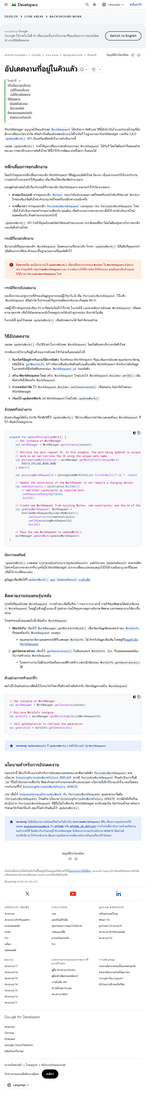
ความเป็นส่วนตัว (60, 938)
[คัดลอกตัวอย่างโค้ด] (139, 433)
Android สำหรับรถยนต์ (112, 932)
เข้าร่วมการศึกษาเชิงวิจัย (112, 984)
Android (9, 913)
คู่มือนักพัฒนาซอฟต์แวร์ (65, 976)
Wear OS (104, 919)
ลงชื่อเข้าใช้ (135, 4)
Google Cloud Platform (19, 1045)
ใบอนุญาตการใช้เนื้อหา (80, 871)
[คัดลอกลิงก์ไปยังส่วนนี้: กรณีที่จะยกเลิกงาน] (37, 238)
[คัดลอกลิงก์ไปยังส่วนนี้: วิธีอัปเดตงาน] (33, 336)
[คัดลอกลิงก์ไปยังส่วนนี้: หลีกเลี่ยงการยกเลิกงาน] (51, 167)
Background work (66, 16)
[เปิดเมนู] (6, 4)
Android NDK (59, 994)
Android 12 (11, 996)
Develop (11, 16)
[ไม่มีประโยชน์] (138, 55)
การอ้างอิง (84, 580)
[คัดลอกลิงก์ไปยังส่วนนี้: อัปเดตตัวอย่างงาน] (35, 409)
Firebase (10, 1039)
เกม (54, 913)
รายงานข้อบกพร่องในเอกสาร (114, 972)
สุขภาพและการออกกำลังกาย (67, 926)
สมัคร (50, 1074)
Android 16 (11, 972)
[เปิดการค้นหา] (87, 4)
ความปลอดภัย (12, 926)
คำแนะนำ (92, 55)
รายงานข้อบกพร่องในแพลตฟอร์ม (117, 966)
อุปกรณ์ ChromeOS (110, 926)
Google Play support (111, 978)
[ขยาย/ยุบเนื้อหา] (19, 81)
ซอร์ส (7, 932)
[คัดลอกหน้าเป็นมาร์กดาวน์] (94, 69)
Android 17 (11, 966)
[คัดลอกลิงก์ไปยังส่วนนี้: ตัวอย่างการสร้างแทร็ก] (41, 678)
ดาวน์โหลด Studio (62, 988)
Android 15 (11, 978)
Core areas (34, 16)
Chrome (9, 1033)
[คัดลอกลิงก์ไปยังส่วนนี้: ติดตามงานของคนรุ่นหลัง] (55, 596)
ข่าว (6, 938)
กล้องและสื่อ (58, 932)
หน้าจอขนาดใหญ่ (108, 913)
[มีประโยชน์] (133, 55)
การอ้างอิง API (59, 982)
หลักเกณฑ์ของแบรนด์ (53, 1064)
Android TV (105, 938)
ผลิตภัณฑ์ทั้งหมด (14, 1051)
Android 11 (11, 1002)
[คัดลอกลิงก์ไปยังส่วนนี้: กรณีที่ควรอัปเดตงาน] (39, 288)
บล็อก (8, 944)
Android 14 (11, 984)
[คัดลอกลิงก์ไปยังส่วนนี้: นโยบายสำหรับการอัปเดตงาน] (63, 765)
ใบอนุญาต (31, 1064)
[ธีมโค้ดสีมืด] (134, 433)
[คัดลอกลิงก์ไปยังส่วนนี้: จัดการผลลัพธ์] (29, 555)
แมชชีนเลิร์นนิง (60, 919)
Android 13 (11, 990)
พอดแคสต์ (10, 950)
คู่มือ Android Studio (63, 970)
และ (52, 580)
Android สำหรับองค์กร (17, 919)
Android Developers (16, 55)
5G (54, 944)
